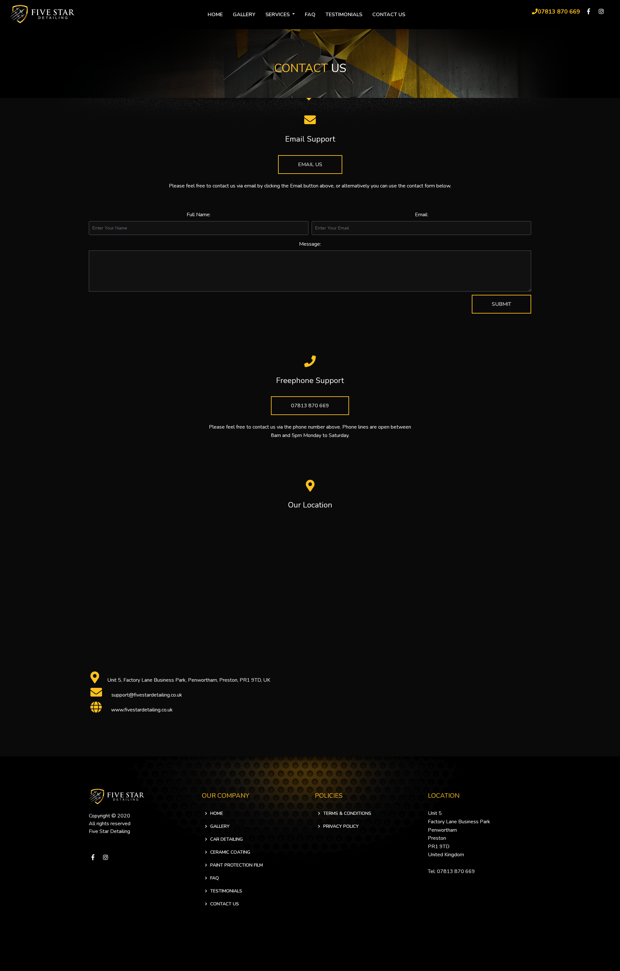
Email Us (310, 164)
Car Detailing (226, 839)
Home (215, 14)
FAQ (310, 14)
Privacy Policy (341, 826)
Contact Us (388, 14)
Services (278, 14)
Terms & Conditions (347, 813)
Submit (501, 304)
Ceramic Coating (230, 852)
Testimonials (344, 14)
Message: (310, 244)
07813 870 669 (310, 405)
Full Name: (199, 214)
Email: (421, 214)
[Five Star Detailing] (116, 796)
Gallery (244, 14)
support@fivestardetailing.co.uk (146, 695)
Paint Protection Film (236, 865)
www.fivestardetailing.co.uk (142, 710)
